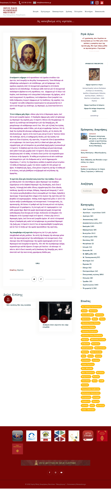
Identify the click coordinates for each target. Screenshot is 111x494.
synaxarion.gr (94, 115)
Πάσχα (85, 268)
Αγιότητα (86, 216)
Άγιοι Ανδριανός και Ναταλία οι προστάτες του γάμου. (94, 161)
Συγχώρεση (86, 397)
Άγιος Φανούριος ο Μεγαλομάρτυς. (93, 153)
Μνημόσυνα (86, 377)
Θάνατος (85, 352)
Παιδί (101, 381)
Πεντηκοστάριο (88, 271)
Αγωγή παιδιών (87, 315)
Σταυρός (86, 278)
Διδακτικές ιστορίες (98, 339)
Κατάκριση (86, 360)
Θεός (83, 356)
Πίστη (95, 381)
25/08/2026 (84, 166)
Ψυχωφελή (87, 288)
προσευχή (100, 405)
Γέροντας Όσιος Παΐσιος (91, 323)
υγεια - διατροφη (88, 410)
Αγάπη (84, 311)
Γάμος (102, 319)
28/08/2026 (92, 134)
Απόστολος (86, 319)
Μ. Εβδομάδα (88, 254)
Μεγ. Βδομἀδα (87, 368)
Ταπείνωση (86, 401)
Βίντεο (95, 319)
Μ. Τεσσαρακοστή (90, 257)
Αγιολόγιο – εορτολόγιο (92, 213)
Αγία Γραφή (87, 209)
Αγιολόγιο (93, 311)
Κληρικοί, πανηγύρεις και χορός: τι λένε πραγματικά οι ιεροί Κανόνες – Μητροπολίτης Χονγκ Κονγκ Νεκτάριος (98, 141)
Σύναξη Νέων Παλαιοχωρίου (94, 51)
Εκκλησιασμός (87, 348)
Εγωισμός (95, 344)
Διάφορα (85, 339)
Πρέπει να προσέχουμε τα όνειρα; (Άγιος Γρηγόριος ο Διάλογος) (93, 170)
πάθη (92, 405)
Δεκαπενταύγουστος (91, 223)
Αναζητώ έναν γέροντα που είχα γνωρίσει (55, 326)
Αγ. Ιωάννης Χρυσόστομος (91, 307)
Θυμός (90, 356)
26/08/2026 (84, 157)
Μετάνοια (100, 372)
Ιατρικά (98, 356)
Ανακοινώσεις (88, 219)
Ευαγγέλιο (87, 233)
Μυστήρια (86, 261)
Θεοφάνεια (87, 244)
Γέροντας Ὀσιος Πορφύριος (92, 335)
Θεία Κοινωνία (96, 352)
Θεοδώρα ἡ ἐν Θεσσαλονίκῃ (94, 90)
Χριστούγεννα (88, 285)
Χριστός (85, 405)
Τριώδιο (86, 281)
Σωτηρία (96, 397)
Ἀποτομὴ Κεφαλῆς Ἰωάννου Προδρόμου (94, 88)
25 (44, 318)
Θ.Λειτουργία (88, 237)
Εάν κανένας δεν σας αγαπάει (19, 305)
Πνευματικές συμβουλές (90, 389)
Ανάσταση (99, 315)
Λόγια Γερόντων (88, 364)
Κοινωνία (86, 250)
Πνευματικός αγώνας (91, 274)
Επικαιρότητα (88, 230)
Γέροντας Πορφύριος (89, 331)
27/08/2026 (84, 150)
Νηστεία (20, 270)
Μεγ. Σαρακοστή (88, 372)
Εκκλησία (86, 226)
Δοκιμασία (85, 344)
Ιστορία (85, 247)
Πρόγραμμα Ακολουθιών (91, 393)
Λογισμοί (96, 360)
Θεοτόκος (86, 240)
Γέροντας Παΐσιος (88, 327)
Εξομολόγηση (100, 348)
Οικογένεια (86, 381)
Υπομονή (95, 401)
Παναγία (85, 385)
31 (8, 298)
